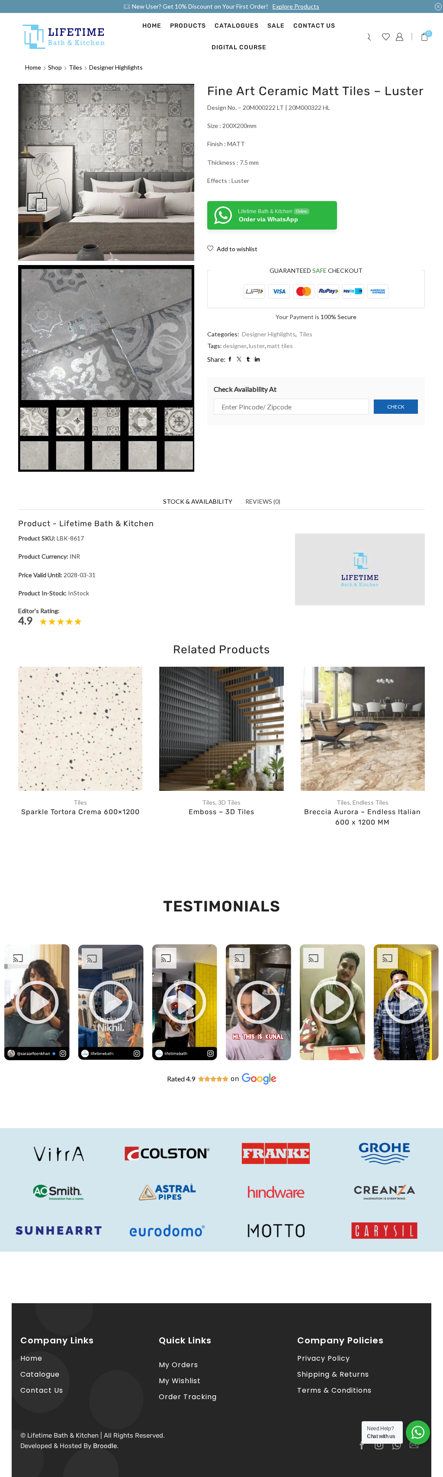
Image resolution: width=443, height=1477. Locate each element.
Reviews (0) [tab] (262, 501)
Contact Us (314, 25)
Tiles (75, 67)
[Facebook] (362, 1445)
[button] (36, 1002)
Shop (55, 67)
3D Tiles (229, 802)
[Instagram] (379, 1445)
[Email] (414, 1445)
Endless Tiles (370, 802)
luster (257, 345)
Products (188, 25)
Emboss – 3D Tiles (221, 812)
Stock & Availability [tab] (197, 501)
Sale (276, 25)
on (235, 1078)
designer (235, 345)
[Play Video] (37, 1057)
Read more (89, 732)
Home (151, 25)
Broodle (105, 1446)
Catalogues (237, 25)
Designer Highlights (116, 67)
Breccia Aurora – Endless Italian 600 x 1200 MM (362, 817)
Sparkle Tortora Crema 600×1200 (80, 812)
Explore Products (296, 6)
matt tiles (280, 345)
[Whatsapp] (396, 1445)
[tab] (198, 501)
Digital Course (239, 47)
